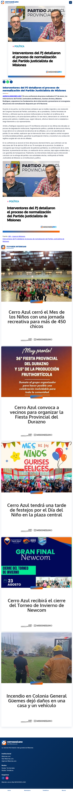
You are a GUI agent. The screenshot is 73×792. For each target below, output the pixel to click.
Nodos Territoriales (8, 768)
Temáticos (46, 790)
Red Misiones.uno (8, 759)
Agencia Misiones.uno (9, 761)
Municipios (27, 790)
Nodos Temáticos (7, 770)
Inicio (9, 790)
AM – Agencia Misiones (16, 236)
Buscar (64, 790)
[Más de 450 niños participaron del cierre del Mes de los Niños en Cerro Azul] (36, 298)
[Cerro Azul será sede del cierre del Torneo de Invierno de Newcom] (36, 584)
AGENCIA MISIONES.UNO (12, 96)
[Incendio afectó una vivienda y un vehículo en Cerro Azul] (36, 679)
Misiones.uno (6, 756)
